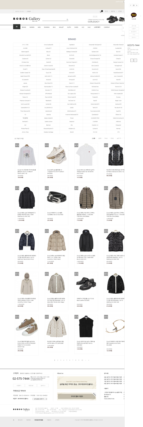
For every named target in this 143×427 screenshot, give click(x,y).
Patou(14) (25, 97)
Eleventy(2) (72, 65)
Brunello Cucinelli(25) (25, 55)
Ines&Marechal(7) (118, 72)
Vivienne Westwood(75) (71, 114)
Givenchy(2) (95, 69)
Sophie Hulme (48, 121)
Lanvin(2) (95, 79)
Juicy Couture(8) (118, 76)
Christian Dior (25, 62)
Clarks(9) (48, 62)
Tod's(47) (95, 107)
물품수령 (106, 396)
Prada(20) (95, 97)
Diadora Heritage (48, 132)
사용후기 (19, 385)
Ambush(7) (48, 48)
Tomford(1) (25, 121)
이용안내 (49, 419)
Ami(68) (25, 48)
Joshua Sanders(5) (95, 76)
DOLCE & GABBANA (25, 65)
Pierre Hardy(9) (72, 97)
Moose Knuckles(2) (25, 90)
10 (82, 360)
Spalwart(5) (118, 104)
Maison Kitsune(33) (95, 83)
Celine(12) (48, 58)
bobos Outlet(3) (48, 118)
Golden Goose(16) (25, 72)
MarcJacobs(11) (48, 86)
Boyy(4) (48, 51)
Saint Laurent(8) (25, 104)
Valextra (48, 114)
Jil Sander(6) (25, 79)
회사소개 (20, 419)
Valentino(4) (48, 111)
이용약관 (28, 419)
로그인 (106, 11)
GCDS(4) (71, 69)
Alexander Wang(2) (118, 44)
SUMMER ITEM (95, 118)
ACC (83, 27)
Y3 (25, 114)
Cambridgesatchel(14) (95, 55)
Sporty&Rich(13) (25, 107)
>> (88, 360)
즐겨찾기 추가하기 (19, 11)
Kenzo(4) (48, 79)
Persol (71, 118)
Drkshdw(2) (95, 62)
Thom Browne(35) (25, 111)
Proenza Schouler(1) (25, 100)
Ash (25, 125)
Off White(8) (48, 93)
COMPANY (107, 27)
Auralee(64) (118, 48)
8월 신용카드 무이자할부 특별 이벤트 (113, 377)
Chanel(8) (71, 58)
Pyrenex (118, 97)
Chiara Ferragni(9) (95, 58)
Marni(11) (72, 83)
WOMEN (32, 27)
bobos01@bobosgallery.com (46, 413)
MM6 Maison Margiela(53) (118, 90)
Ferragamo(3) (118, 65)
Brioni (48, 55)
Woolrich (71, 121)
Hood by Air (95, 125)
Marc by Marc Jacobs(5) (71, 86)
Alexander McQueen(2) (95, 44)
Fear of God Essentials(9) (48, 69)
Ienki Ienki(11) (48, 76)
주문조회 (31, 385)
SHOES (76, 27)
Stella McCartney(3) (118, 118)
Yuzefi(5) (118, 111)
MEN (39, 27)
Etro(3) (72, 132)
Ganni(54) (118, 69)
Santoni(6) (48, 104)
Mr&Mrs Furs (95, 90)
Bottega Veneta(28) (72, 51)
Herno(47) (72, 72)
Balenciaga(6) (25, 51)
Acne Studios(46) (48, 44)
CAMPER (95, 121)
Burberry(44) (95, 51)
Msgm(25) (25, 86)
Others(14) (118, 114)
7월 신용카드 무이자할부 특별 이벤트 (113, 381)
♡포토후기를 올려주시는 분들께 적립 (113, 392)
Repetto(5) (48, 100)
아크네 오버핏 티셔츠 (109, 398)
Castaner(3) (25, 58)
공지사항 (106, 373)
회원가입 (113, 11)
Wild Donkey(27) (71, 111)
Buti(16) (118, 51)
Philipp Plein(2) (25, 128)
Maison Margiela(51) (25, 93)
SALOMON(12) (48, 107)
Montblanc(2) (71, 90)
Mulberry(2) (72, 128)
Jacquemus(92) (72, 76)
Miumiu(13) (118, 86)
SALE (89, 27)
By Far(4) (71, 55)
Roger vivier (118, 100)
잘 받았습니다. (107, 394)
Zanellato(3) (95, 114)
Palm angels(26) (118, 93)
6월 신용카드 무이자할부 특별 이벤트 (113, 383)
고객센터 (120, 11)
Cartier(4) (95, 128)
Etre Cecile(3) (95, 65)
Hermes (118, 128)
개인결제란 (25, 118)
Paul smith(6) (48, 97)
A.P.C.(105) (25, 44)
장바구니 (43, 385)
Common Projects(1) (71, 62)
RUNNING (47, 27)
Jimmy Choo (25, 132)
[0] (100, 11)
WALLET (61, 27)
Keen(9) (118, 79)
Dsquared (118, 125)
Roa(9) (95, 100)
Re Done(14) (71, 100)
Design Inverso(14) (118, 62)
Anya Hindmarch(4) (72, 48)
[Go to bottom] (131, 60)
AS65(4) (95, 48)
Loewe (25, 83)
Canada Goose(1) (118, 55)
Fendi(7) (25, 69)
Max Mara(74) (48, 83)
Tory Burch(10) (118, 107)
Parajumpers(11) (95, 93)
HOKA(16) (95, 72)
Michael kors (95, 86)
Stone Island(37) (95, 104)
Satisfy (72, 107)
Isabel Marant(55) (25, 76)
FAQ (134, 34)
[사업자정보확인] (73, 411)
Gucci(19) (48, 72)
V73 (118, 132)
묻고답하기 (134, 31)
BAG (54, 27)
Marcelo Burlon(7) (48, 128)
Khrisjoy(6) (72, 79)
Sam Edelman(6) (71, 104)
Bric (72, 125)
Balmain (48, 125)
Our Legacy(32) (72, 93)
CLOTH (69, 27)
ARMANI (118, 121)
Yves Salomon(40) (95, 111)
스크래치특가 (97, 27)
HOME (123, 35)
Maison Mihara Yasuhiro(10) (118, 83)
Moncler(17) (48, 90)
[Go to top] (135, 60)
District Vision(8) (48, 65)
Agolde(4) (72, 44)
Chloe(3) (118, 58)
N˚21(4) (95, 132)
